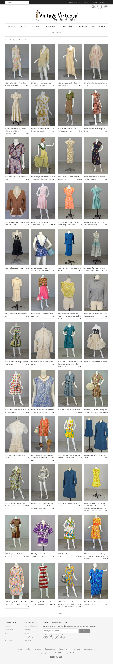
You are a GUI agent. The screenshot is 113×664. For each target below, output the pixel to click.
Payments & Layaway (31, 626)
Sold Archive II (9, 640)
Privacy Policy (28, 637)
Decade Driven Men (98, 26)
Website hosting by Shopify (66, 653)
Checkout (103, 2)
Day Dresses (56, 33)
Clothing (12, 26)
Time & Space (83, 26)
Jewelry (24, 26)
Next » (60, 613)
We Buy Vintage (9, 630)
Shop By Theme (68, 26)
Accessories (36, 26)
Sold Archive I (9, 637)
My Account (83, 2)
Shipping (27, 630)
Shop (6, 633)
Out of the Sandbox (52, 653)
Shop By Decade (52, 26)
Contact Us (73, 2)
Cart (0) (95, 2)
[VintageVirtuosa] (56, 15)
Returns (26, 633)
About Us (7, 626)
